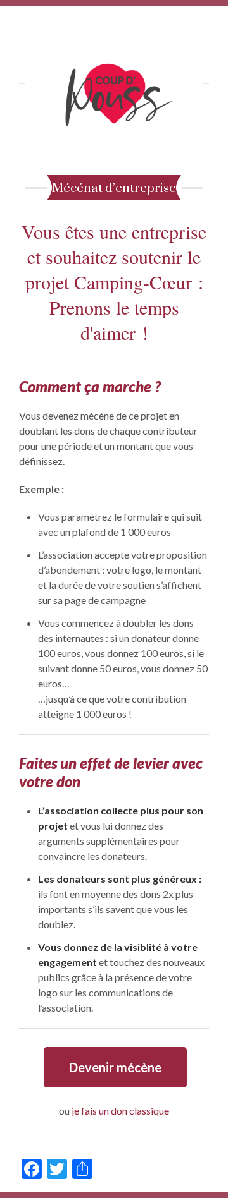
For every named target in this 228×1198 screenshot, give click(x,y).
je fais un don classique (120, 1110)
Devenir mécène (115, 1067)
